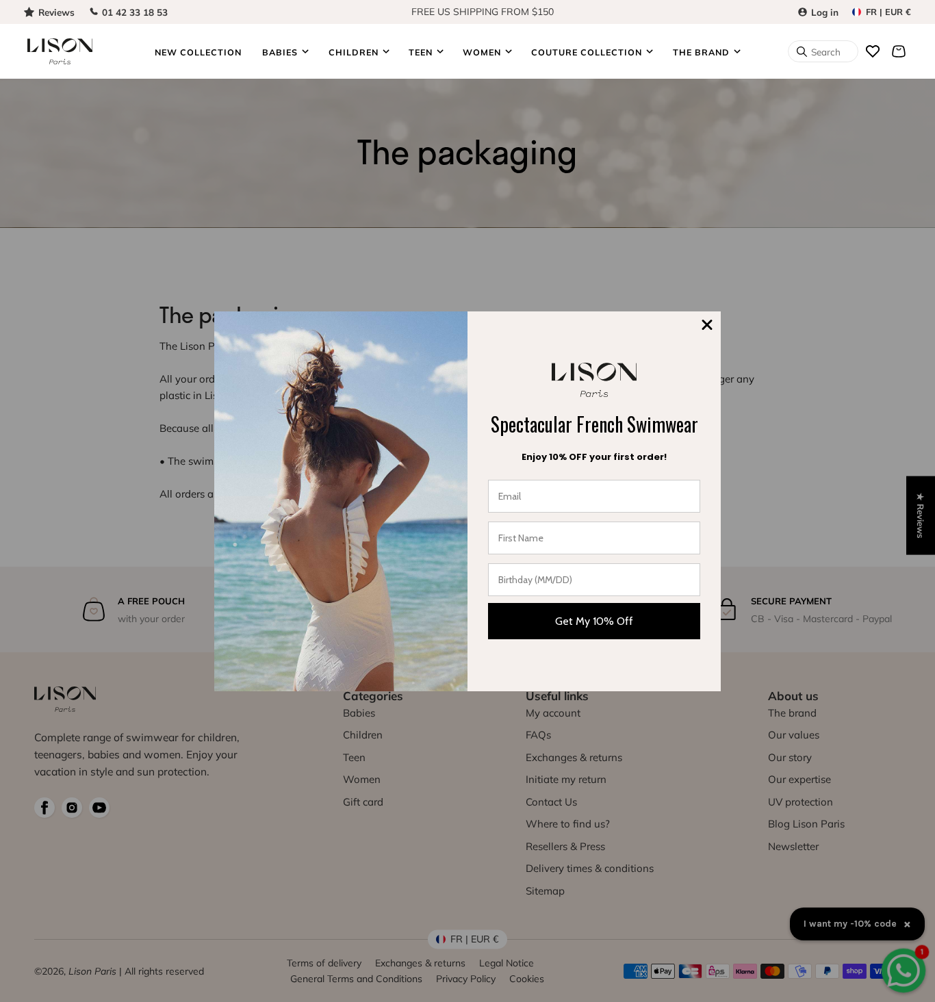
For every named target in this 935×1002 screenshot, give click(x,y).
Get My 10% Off (594, 621)
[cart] (898, 51)
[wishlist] (873, 51)
